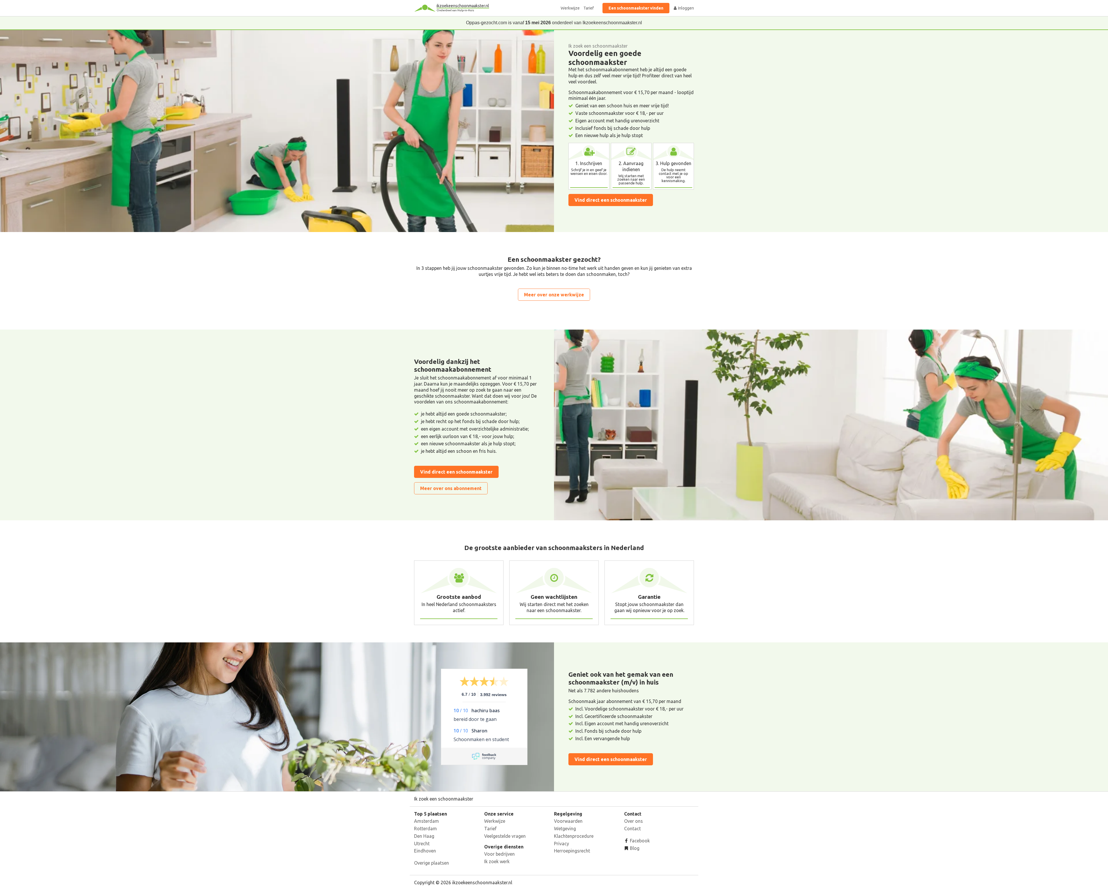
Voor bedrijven (499, 854)
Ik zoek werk (497, 861)
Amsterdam (426, 821)
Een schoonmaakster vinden (636, 8)
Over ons (633, 821)
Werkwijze (570, 8)
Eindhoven (425, 850)
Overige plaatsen (431, 862)
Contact (632, 828)
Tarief (588, 8)
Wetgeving (565, 828)
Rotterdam (425, 828)
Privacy (561, 843)
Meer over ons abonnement (451, 488)
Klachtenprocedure (574, 836)
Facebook (639, 840)
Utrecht (422, 843)
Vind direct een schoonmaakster (610, 200)
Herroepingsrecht (572, 850)
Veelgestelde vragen (505, 836)
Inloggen (685, 8)
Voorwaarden (568, 821)
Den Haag (424, 836)
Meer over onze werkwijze (554, 294)
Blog (634, 848)
